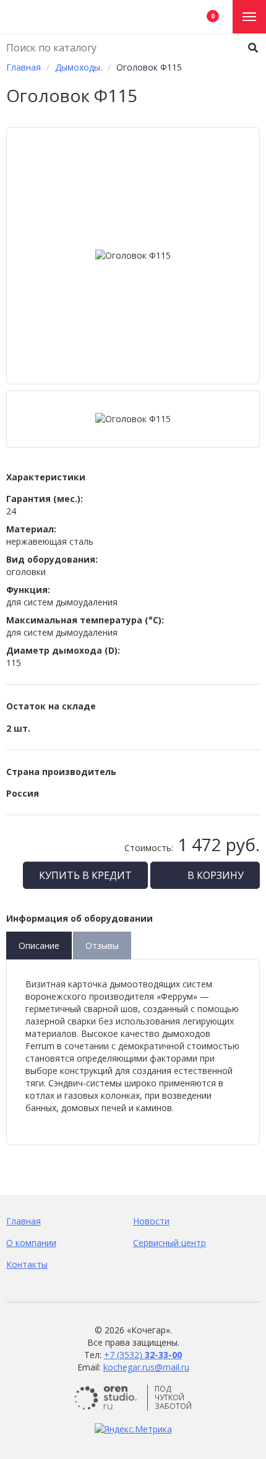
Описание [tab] (39, 945)
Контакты (27, 1264)
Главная (23, 67)
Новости (151, 1221)
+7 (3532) (143, 1355)
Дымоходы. (78, 67)
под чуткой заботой (173, 1398)
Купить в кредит (85, 875)
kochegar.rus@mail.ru (146, 1367)
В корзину (214, 875)
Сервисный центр (169, 1243)
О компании (31, 1243)
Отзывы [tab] (102, 945)
